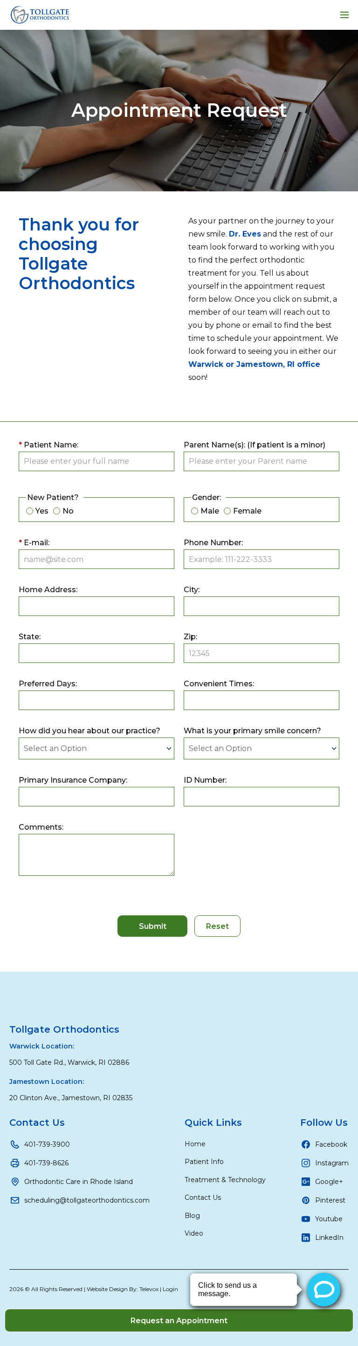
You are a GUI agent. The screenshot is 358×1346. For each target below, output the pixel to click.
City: (192, 589)
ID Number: (205, 780)
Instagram (332, 1163)
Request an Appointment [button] (179, 1320)
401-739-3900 (47, 1144)
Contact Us (37, 1122)
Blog (192, 1215)
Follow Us (324, 1122)
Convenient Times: (219, 683)
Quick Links (213, 1122)
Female (247, 511)
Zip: (190, 636)
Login (170, 1288)
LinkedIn (329, 1237)
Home (195, 1144)
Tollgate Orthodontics (64, 1029)
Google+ (329, 1181)
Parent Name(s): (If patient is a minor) (254, 444)
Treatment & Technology (225, 1180)
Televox (148, 1288)
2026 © (93, 1288)
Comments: (41, 827)
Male (209, 511)
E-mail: (34, 542)
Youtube (329, 1219)
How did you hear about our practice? (89, 730)
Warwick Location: (41, 1046)
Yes (41, 511)
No (68, 511)
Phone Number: (213, 542)
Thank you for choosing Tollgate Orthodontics (79, 254)
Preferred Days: (48, 683)
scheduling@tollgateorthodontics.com (87, 1200)
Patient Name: (48, 444)
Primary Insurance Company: (73, 780)
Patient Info (204, 1161)
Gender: (206, 497)
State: (30, 636)
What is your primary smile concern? (252, 730)
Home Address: (48, 589)
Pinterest (330, 1200)
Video (194, 1233)
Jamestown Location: (46, 1081)
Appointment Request (179, 110)
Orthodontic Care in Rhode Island (78, 1181)
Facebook (331, 1144)
